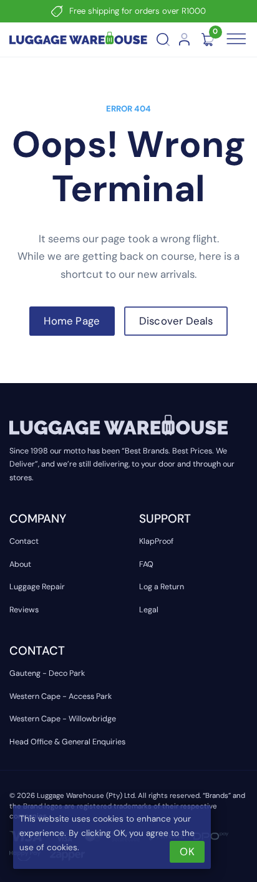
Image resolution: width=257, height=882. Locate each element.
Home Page (72, 321)
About (20, 564)
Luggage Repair (37, 587)
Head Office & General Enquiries (67, 742)
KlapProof (156, 541)
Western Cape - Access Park (60, 696)
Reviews (24, 610)
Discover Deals (176, 321)
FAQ (146, 564)
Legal (148, 610)
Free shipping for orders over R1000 (137, 11)
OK (187, 851)
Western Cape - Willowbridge (62, 719)
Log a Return (161, 587)
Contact (24, 541)
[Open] (235, 39)
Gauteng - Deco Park (47, 673)
